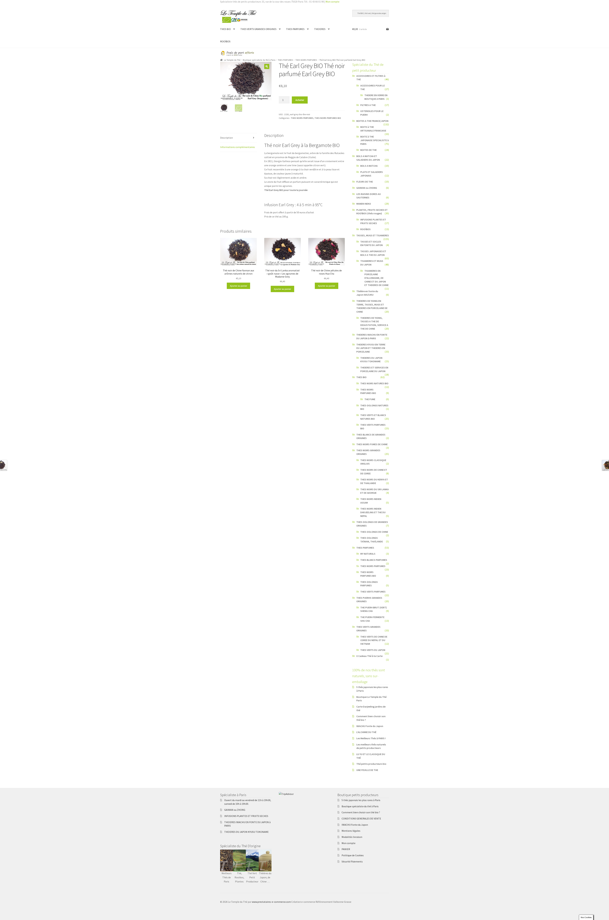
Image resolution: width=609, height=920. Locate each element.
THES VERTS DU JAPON (372, 650)
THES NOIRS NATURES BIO (374, 383)
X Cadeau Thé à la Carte (369, 656)
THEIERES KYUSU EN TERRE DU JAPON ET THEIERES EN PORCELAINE (370, 348)
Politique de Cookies (353, 855)
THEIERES (319, 29)
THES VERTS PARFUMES (373, 591)
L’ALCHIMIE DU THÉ (366, 732)
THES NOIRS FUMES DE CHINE (372, 444)
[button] (266, 66)
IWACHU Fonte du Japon (369, 726)
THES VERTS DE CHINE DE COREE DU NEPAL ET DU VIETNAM (373, 640)
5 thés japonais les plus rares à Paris (361, 800)
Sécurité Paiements (352, 861)
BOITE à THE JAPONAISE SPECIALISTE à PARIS (374, 140)
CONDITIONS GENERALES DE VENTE (361, 818)
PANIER (346, 849)
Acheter (299, 99)
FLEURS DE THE (364, 181)
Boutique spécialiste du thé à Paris (259, 60)
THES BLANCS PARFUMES (373, 559)
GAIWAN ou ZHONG (366, 187)
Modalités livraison (352, 836)
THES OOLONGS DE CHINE (374, 531)
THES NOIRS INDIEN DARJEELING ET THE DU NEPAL (373, 512)
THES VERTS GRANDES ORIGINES (258, 29)
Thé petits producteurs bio (371, 763)
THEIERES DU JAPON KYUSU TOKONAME (246, 831)
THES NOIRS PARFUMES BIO (327, 118)
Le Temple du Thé (232, 60)
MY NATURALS (367, 553)
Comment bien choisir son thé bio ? (361, 812)
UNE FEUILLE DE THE (367, 770)
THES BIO (225, 29)
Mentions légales (351, 830)
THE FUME (369, 399)
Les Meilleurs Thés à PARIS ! (371, 738)
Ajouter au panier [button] (238, 285)
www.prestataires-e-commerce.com (271, 901)
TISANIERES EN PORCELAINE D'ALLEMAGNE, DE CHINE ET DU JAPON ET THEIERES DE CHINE (376, 278)
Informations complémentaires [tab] (237, 147)
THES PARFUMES (295, 29)
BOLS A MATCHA (369, 165)
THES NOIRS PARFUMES (306, 60)
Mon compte (332, 1)
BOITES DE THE (368, 149)
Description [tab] (226, 137)
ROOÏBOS (225, 41)
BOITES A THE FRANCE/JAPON (372, 120)
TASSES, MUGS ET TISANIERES (372, 235)
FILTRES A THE (368, 105)
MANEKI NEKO (363, 203)
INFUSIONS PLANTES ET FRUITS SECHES (246, 816)
